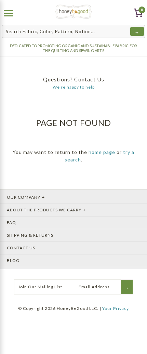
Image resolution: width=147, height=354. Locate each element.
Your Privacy (115, 308)
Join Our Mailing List (40, 286)
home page (102, 152)
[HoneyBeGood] (74, 11)
